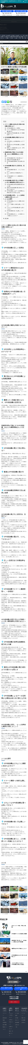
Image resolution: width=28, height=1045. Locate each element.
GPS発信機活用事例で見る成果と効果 (15, 162)
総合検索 (17, 1022)
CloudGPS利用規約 (4, 1042)
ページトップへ (26, 972)
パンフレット (23, 1014)
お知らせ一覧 (17, 1026)
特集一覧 (23, 1017)
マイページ (5, 1014)
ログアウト (25, 1)
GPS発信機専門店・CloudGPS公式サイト (9, 1)
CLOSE (22, 121)
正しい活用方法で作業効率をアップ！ (15, 173)
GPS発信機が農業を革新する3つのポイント (14, 138)
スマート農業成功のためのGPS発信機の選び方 (15, 130)
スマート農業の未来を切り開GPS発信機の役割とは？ (14, 125)
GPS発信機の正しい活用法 (13, 128)
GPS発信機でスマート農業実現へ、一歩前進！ (15, 177)
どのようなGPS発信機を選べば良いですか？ (15, 208)
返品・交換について (11, 1033)
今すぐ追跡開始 (14, 981)
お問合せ (23, 1022)
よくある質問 (8, 199)
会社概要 (23, 1020)
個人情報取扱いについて (5, 1027)
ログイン (14, 19)
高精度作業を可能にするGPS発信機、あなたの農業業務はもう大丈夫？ (14, 154)
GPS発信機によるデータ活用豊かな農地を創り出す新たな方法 (15, 191)
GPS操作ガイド (17, 1019)
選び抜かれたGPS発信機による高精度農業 (15, 145)
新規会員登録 (14, 21)
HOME (3, 46)
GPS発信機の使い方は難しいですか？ (15, 211)
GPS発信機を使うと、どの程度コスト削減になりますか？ (15, 214)
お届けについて (11, 1027)
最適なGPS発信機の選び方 (13, 159)
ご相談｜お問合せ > (14, 1001)
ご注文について (11, 1016)
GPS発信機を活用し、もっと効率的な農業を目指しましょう (14, 196)
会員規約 (5, 1022)
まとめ (6, 218)
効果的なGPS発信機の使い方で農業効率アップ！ (15, 133)
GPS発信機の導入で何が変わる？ (15, 158)
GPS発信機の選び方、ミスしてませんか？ (15, 170)
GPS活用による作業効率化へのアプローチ (15, 142)
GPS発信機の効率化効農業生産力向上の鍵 (15, 185)
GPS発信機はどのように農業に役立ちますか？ (15, 202)
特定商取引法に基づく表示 (14, 1042)
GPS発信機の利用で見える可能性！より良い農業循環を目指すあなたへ (14, 181)
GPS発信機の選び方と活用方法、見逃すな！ (14, 166)
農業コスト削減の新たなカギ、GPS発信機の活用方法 (15, 148)
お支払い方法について (11, 1022)
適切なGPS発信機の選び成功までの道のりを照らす (15, 188)
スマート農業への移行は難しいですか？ (15, 205)
